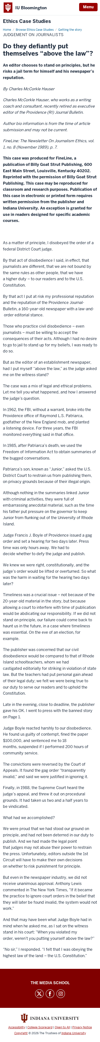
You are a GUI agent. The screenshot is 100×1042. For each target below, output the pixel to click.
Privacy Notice (82, 1027)
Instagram (60, 993)
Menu (88, 7)
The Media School (50, 982)
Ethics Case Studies (27, 21)
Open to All (62, 1027)
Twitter (39, 993)
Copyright (21, 1033)
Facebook (50, 993)
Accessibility (16, 1027)
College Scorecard (39, 1027)
